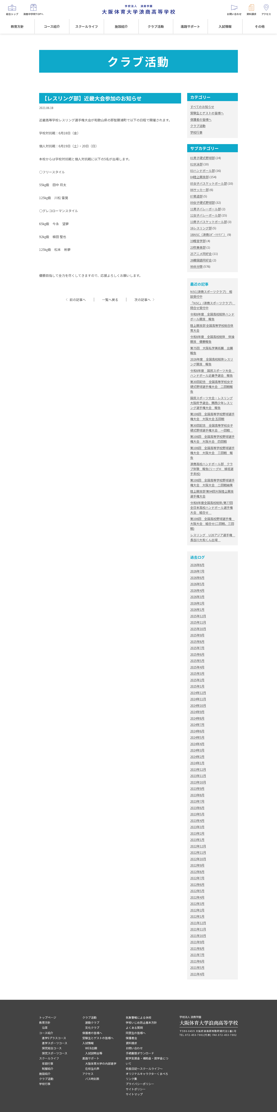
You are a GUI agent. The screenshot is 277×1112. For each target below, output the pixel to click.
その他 (260, 26)
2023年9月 (197, 788)
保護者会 (131, 1038)
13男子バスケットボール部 (208, 222)
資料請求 (131, 1043)
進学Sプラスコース (54, 1038)
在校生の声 (92, 1069)
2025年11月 (198, 622)
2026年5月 (197, 584)
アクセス (87, 1074)
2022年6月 (197, 884)
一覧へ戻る (110, 300)
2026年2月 (197, 603)
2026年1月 (197, 609)
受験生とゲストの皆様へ (207, 113)
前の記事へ (78, 300)
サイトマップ (134, 1094)
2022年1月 (197, 916)
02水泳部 (196, 164)
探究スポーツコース (54, 1053)
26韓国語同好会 (201, 260)
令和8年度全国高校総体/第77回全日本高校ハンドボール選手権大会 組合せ (211, 507)
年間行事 (47, 1063)
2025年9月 (197, 635)
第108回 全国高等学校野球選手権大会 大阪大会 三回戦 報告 (212, 453)
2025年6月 (197, 654)
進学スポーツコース (54, 1043)
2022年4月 (197, 897)
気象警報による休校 (138, 1017)
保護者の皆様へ (201, 119)
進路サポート (190, 26)
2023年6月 (197, 808)
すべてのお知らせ (202, 107)
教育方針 (17, 26)
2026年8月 (197, 565)
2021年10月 (198, 935)
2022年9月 (197, 865)
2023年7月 (197, 801)
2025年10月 (198, 629)
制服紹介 (47, 1069)
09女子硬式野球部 (202, 202)
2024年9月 (197, 712)
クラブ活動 (156, 26)
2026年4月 (197, 590)
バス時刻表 (92, 1079)
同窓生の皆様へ (136, 1033)
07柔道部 (196, 196)
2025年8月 (197, 641)
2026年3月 (197, 596)
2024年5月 (197, 737)
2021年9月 (197, 942)
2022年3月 (197, 903)
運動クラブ (92, 1022)
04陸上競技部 (199, 177)
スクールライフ (86, 26)
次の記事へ (142, 300)
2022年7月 (197, 878)
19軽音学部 (198, 241)
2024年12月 (198, 692)
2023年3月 (197, 827)
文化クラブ (92, 1028)
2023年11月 (198, 775)
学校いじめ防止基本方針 (141, 1022)
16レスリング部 (201, 228)
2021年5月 (197, 967)
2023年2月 (197, 833)
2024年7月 (197, 724)
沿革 (45, 1028)
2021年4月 (197, 974)
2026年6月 (197, 577)
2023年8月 (197, 795)
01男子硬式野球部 (202, 158)
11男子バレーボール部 (205, 209)
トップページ (47, 1017)
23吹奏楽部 (198, 247)
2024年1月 (197, 763)
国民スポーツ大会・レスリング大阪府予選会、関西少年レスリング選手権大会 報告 (211, 403)
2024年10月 (198, 705)
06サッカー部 (199, 190)
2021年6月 (197, 961)
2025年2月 (197, 680)
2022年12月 (198, 846)
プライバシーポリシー (140, 1084)
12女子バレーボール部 (205, 215)
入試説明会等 (93, 1053)
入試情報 (225, 26)
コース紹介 (52, 26)
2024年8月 (197, 718)
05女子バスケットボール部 (208, 183)
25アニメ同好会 (201, 253)
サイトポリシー (136, 1089)
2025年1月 (197, 686)
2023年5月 (197, 814)
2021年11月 (198, 929)
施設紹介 (121, 26)
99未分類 (196, 266)
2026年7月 (197, 571)
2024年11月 (198, 699)
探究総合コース (52, 1048)
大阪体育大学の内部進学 (100, 1063)
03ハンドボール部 (202, 170)
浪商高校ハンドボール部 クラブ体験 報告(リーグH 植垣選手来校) (211, 469)
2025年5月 (197, 660)
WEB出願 (91, 1048)
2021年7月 (197, 954)
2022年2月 (197, 910)
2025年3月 (197, 673)
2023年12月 (198, 769)
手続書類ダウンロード (140, 1053)
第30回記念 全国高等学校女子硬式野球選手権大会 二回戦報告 (211, 387)
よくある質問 (134, 1028)
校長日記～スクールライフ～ (144, 1069)
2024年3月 (197, 750)
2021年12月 (198, 923)
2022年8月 (197, 871)
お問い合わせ (134, 1048)
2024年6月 (197, 731)
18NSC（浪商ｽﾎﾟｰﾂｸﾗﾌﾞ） (208, 234)
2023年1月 (197, 839)
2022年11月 (198, 852)
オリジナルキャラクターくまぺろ (147, 1074)
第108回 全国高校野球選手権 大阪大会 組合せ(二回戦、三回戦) (212, 524)
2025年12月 (198, 616)
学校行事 (196, 132)
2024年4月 (197, 744)
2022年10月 (198, 859)
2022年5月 (197, 891)
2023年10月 (198, 782)
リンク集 (131, 1079)
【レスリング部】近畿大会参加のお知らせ (92, 98)
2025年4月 (197, 667)
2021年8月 (197, 948)
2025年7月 (197, 648)
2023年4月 (197, 820)
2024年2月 (197, 756)
